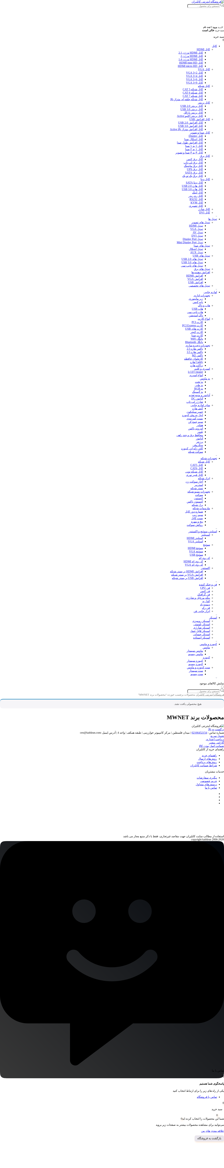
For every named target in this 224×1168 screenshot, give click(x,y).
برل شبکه (197, 504)
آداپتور (199, 438)
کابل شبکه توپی (194, 471)
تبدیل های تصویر (200, 222)
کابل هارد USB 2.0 (192, 185)
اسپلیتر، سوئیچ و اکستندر (202, 531)
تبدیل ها (212, 219)
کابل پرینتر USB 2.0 (191, 105)
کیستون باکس (195, 501)
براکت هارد (196, 365)
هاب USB (197, 308)
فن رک (206, 607)
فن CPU (205, 587)
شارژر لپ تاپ (194, 401)
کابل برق (205, 155)
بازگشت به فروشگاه (209, 1138)
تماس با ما (211, 787)
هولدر (200, 425)
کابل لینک (197, 192)
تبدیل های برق (202, 269)
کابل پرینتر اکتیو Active (190, 115)
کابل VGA (204, 69)
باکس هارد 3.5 (195, 352)
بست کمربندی (195, 418)
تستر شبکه (196, 488)
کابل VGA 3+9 (194, 82)
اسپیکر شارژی (201, 627)
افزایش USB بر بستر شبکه (187, 578)
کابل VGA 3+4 (194, 76)
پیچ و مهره (197, 521)
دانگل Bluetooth (194, 342)
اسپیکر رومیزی (201, 620)
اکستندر (205, 568)
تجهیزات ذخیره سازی (198, 345)
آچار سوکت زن (194, 481)
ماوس (206, 647)
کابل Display (196, 135)
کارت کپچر (196, 332)
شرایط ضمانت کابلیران (203, 765)
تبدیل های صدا (202, 245)
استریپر (198, 484)
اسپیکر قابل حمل (200, 630)
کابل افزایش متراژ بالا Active (186, 129)
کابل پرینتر (204, 102)
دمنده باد (205, 604)
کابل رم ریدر (195, 195)
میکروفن (197, 445)
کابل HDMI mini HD (191, 62)
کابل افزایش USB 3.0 (190, 125)
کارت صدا (197, 335)
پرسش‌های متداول (206, 784)
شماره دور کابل (194, 511)
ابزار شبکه (204, 478)
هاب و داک (204, 305)
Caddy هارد (196, 362)
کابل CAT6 (196, 468)
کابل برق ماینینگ (193, 165)
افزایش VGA (195, 278)
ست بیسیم (196, 674)
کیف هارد (197, 408)
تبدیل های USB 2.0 (192, 259)
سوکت (199, 494)
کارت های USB (194, 328)
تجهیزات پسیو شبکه (198, 491)
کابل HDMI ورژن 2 (192, 56)
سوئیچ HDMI (195, 548)
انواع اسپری (196, 375)
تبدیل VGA (196, 229)
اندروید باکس (195, 428)
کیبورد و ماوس (208, 644)
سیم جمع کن (195, 421)
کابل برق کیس (194, 159)
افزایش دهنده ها (200, 272)
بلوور (200, 431)
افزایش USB (195, 282)
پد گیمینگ (197, 391)
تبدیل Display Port (193, 239)
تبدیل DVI (197, 235)
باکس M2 (197, 355)
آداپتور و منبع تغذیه (199, 395)
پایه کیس (198, 302)
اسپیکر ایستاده (201, 637)
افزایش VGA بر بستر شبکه (187, 574)
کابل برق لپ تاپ (193, 162)
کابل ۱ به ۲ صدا (194, 149)
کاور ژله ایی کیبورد (192, 448)
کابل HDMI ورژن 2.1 (190, 52)
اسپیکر (213, 617)
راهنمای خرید (209, 755)
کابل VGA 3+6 (194, 79)
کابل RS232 (196, 199)
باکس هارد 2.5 (195, 348)
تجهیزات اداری (202, 295)
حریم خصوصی (208, 781)
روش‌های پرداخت (207, 762)
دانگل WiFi (197, 338)
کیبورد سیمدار (195, 660)
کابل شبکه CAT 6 (193, 92)
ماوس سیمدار (195, 650)
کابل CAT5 (196, 464)
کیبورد (206, 657)
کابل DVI (204, 212)
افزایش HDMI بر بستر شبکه (186, 571)
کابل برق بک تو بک (192, 175)
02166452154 (199, 732)
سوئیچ (206, 544)
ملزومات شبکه (201, 508)
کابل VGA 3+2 (194, 72)
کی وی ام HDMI (193, 561)
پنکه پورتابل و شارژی (198, 597)
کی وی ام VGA (194, 564)
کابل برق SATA (194, 172)
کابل (214, 46)
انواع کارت (204, 318)
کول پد (206, 601)
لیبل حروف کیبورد (192, 415)
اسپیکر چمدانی (201, 634)
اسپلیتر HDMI (195, 538)
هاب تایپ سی (195, 312)
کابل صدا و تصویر (200, 132)
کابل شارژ (204, 209)
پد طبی (199, 385)
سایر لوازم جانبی (200, 405)
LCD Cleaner (195, 371)
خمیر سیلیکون (195, 411)
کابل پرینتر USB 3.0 (191, 109)
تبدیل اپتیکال (196, 249)
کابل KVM (197, 202)
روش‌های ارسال (207, 758)
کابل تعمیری (196, 205)
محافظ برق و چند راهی (189, 435)
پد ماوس (205, 378)
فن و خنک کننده (208, 584)
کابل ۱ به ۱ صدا (194, 145)
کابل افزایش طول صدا (190, 142)
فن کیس (205, 591)
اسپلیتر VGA (195, 541)
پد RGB (198, 388)
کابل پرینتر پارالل (193, 112)
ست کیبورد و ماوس (198, 667)
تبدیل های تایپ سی (192, 265)
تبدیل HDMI (196, 225)
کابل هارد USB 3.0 (192, 189)
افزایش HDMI (194, 275)
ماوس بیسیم (195, 654)
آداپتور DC (197, 398)
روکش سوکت (195, 524)
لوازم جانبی (210, 292)
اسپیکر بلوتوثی (201, 624)
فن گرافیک (203, 594)
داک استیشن (196, 315)
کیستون (198, 498)
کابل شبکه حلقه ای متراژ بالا (186, 99)
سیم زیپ (197, 514)
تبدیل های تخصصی (199, 285)
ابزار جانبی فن (202, 611)
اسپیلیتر (205, 534)
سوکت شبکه (195, 451)
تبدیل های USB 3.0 (192, 262)
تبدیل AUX (196, 252)
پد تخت (199, 381)
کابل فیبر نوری (194, 474)
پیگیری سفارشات (207, 777)
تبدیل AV (198, 232)
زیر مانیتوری (196, 298)
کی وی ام (204, 558)
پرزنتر (199, 441)
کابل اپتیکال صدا (193, 139)
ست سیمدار (196, 670)
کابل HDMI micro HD (190, 66)
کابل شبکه (204, 85)
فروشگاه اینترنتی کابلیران (210, 694)
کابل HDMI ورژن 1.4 (190, 59)
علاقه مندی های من (212, 1130)
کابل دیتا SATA (194, 182)
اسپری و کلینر (202, 368)
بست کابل (197, 518)
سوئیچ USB (196, 554)
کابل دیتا (205, 179)
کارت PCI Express (192, 325)
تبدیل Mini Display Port (190, 242)
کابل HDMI (203, 49)
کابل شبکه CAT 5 (193, 89)
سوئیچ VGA (196, 551)
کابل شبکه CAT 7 (193, 95)
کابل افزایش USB (199, 119)
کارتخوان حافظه (193, 358)
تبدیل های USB (201, 255)
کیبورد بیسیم (195, 664)
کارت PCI (197, 322)
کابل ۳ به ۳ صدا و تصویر (189, 152)
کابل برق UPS (195, 169)
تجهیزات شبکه (209, 458)
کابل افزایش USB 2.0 (190, 122)
